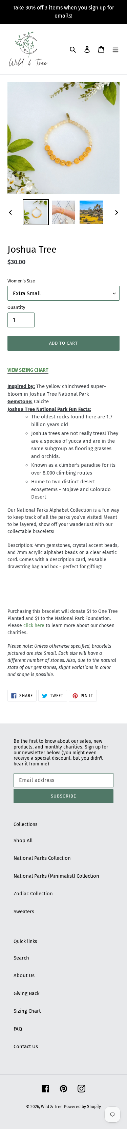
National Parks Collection (42, 858)
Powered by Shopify (82, 1106)
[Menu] (115, 49)
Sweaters (24, 911)
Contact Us (26, 1046)
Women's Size (21, 280)
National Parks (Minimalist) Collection (56, 876)
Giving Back (27, 993)
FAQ (18, 1029)
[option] (36, 212)
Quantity (16, 307)
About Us (24, 975)
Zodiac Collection (33, 894)
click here (33, 625)
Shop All (23, 840)
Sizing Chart (27, 1011)
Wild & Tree (52, 1106)
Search (21, 958)
